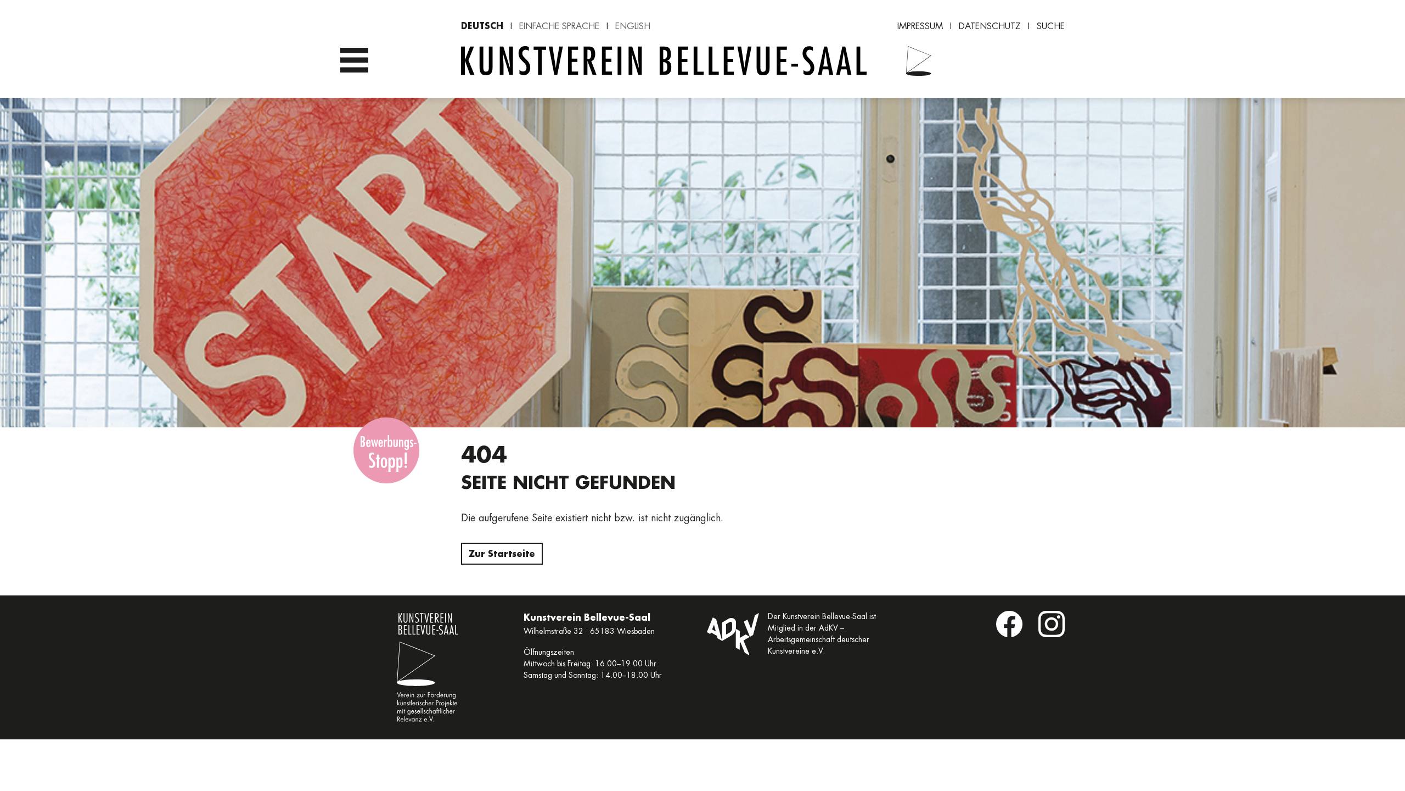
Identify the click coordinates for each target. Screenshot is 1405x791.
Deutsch (482, 25)
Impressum (920, 26)
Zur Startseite (502, 553)
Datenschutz (990, 26)
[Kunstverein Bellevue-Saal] (912, 61)
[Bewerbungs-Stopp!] (386, 450)
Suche (1051, 26)
